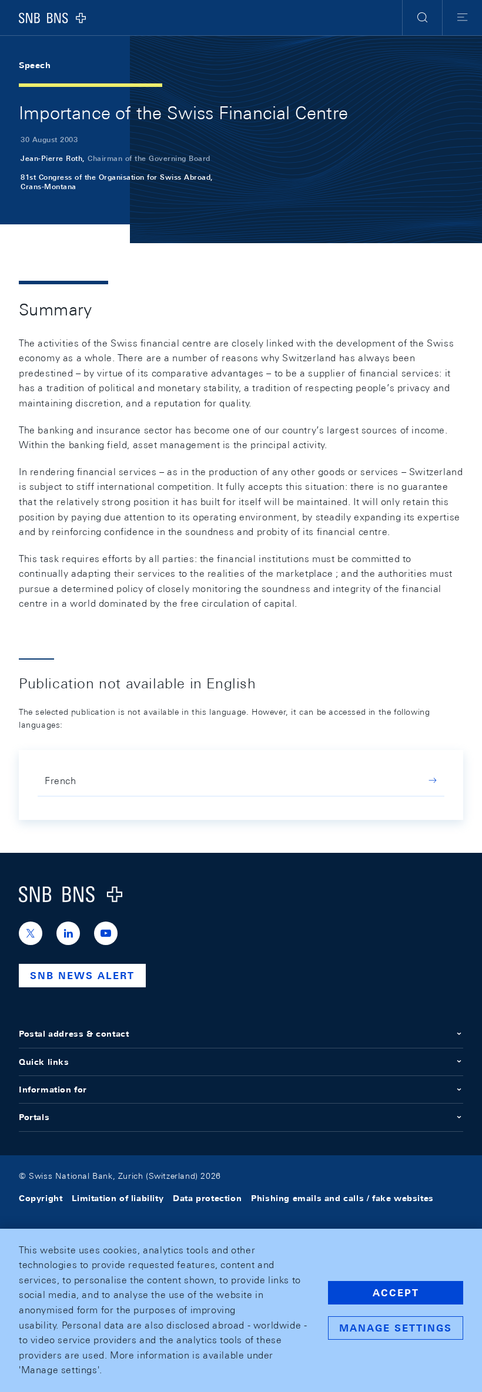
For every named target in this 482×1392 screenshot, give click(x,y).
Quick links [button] (44, 1062)
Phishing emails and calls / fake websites (342, 1198)
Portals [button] (34, 1117)
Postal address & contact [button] (74, 1033)
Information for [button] (53, 1089)
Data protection (207, 1198)
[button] (422, 17)
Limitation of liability (117, 1198)
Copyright (40, 1198)
